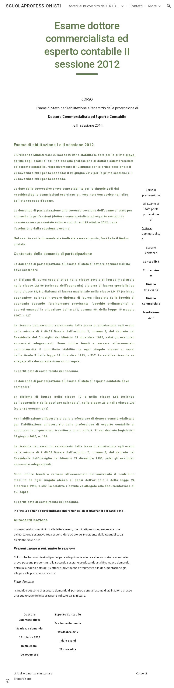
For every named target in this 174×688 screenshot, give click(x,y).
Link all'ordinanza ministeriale (33, 673)
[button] (169, 6)
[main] (87, 47)
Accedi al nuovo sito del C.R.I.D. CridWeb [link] (94, 6)
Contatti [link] (136, 6)
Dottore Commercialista (151, 233)
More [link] (152, 6)
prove (57, 188)
